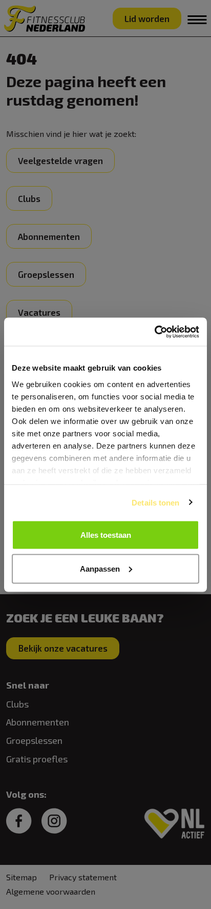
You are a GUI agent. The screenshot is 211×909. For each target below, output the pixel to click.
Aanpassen (100, 568)
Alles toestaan (105, 535)
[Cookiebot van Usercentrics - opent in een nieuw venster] (154, 331)
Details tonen (155, 502)
